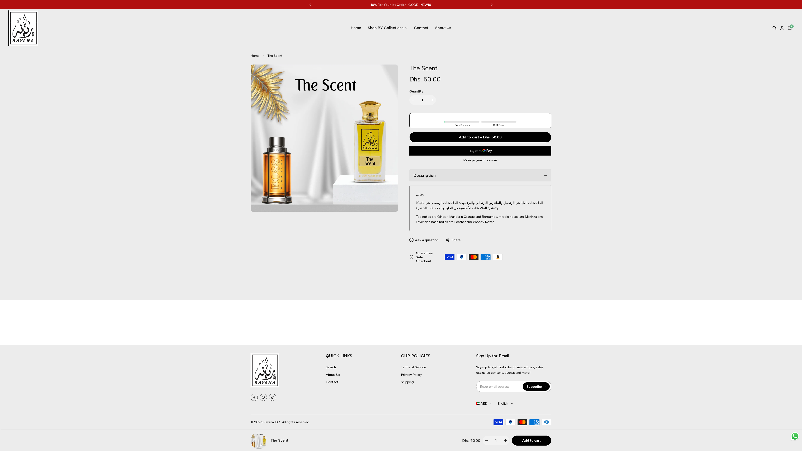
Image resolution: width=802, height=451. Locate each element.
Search (331, 367)
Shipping (407, 382)
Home (255, 56)
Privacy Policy (411, 375)
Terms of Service (413, 367)
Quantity (416, 91)
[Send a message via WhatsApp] (795, 436)
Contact (332, 382)
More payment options (480, 160)
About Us (333, 375)
